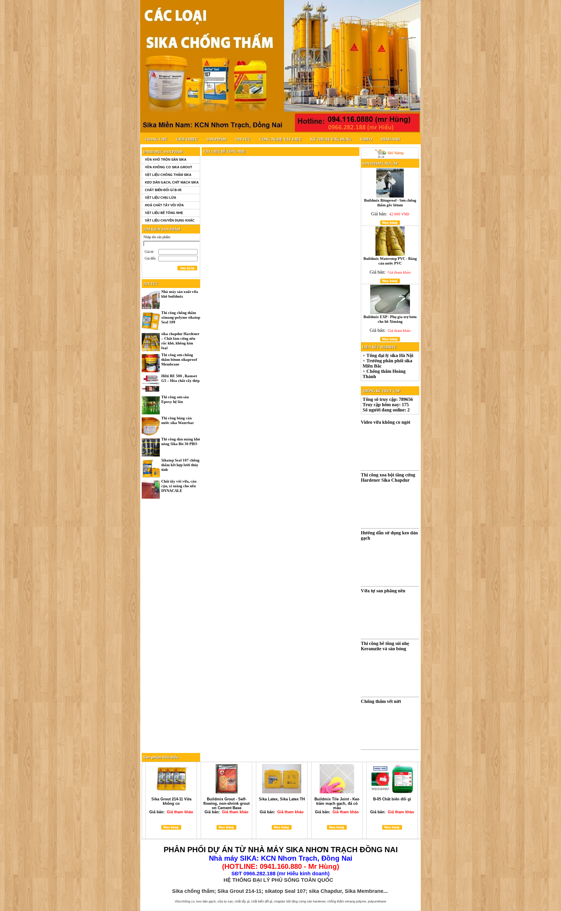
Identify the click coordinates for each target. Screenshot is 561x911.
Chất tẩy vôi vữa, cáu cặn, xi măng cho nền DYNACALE (178, 486)
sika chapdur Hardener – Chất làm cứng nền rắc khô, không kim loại (180, 341)
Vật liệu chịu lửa (160, 197)
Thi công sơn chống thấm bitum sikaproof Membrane (179, 359)
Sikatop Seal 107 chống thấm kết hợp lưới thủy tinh (180, 465)
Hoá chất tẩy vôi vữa (164, 205)
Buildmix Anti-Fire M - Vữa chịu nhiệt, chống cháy (171, 803)
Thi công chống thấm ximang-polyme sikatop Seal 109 (180, 317)
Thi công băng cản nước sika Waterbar (177, 420)
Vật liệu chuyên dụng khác (170, 220)
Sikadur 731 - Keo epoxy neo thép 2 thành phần (282, 801)
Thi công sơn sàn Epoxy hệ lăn (175, 399)
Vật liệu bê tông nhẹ (164, 213)
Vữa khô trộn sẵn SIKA (165, 159)
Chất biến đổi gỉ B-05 (163, 190)
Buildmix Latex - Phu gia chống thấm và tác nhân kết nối (390, 202)
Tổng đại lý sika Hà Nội (389, 355)
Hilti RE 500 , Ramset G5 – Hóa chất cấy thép (180, 378)
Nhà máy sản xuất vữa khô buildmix (179, 293)
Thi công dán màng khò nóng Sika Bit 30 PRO (180, 441)
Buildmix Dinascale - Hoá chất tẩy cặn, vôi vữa (226, 801)
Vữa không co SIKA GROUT (168, 167)
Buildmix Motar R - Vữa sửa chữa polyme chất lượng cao (390, 260)
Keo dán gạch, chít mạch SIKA (172, 182)
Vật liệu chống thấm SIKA (168, 174)
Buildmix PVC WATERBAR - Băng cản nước (390, 319)
